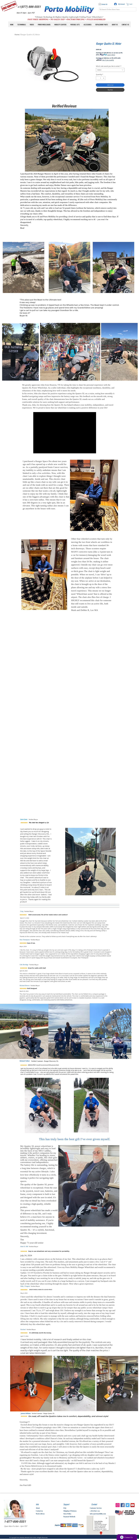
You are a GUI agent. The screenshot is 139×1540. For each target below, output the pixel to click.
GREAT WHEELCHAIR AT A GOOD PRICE (40, 1289)
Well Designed (32, 988)
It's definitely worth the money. (40, 1333)
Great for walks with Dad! (37, 968)
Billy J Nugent (25, 1286)
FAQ (64, 1508)
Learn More (111, 55)
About (38, 1508)
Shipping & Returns (70, 1511)
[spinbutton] (100, 78)
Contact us (39, 1511)
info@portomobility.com (98, 1514)
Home (17, 34)
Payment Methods (69, 1517)
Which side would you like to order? (108, 66)
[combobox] (110, 70)
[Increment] (103, 78)
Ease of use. (31, 943)
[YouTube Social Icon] (133, 1505)
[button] (130, 4)
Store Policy (67, 1514)
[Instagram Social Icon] (118, 1505)
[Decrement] (97, 78)
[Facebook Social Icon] (123, 1505)
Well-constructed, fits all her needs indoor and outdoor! (48, 915)
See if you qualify (108, 60)
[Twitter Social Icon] (128, 1505)
